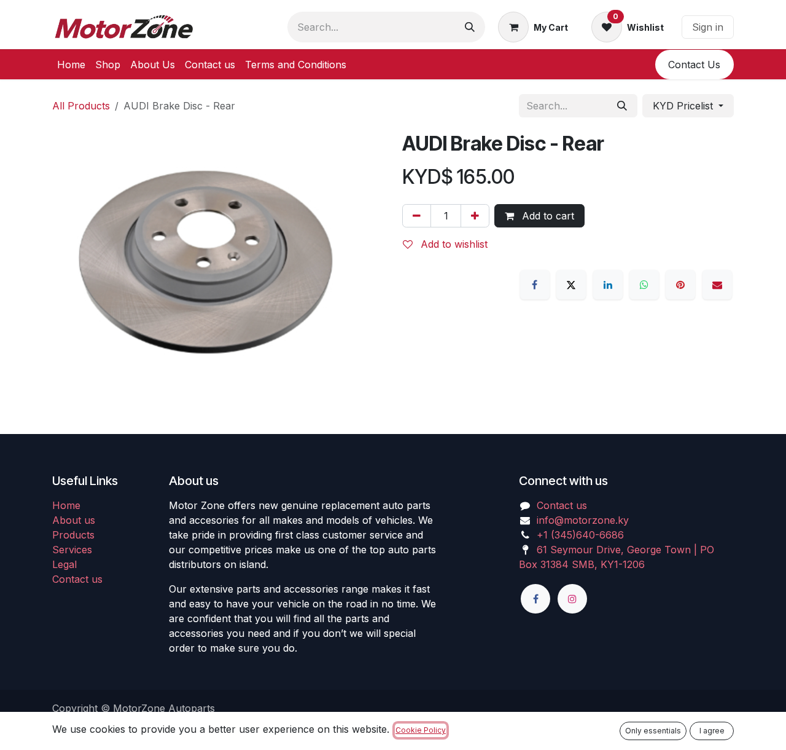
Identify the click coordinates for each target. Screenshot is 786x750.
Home (66, 505)
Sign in (707, 27)
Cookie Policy (420, 730)
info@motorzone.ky (583, 520)
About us (73, 520)
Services (72, 549)
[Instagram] (572, 599)
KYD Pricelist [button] (684, 106)
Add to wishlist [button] (453, 244)
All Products (81, 106)
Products (73, 535)
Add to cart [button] (546, 216)
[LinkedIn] (608, 284)
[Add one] (475, 215)
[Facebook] (535, 284)
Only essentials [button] (653, 730)
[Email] (717, 284)
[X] (571, 284)
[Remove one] (416, 215)
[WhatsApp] (644, 284)
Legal (64, 564)
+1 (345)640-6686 (580, 535)
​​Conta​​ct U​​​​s (694, 64)
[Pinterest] (680, 284)
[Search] (469, 27)
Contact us (77, 579)
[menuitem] (71, 64)
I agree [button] (712, 730)
